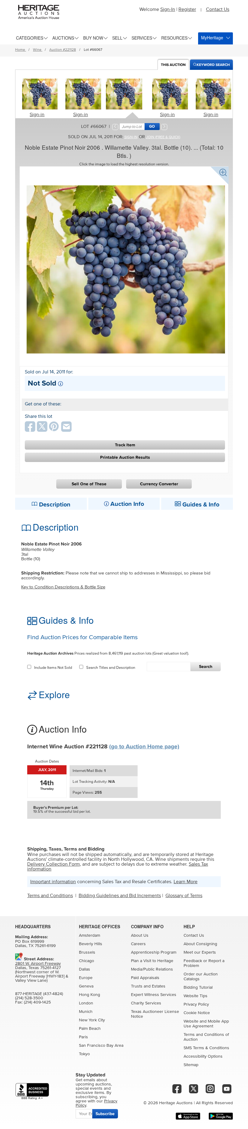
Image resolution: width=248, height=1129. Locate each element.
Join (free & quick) (163, 137)
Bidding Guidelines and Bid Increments (120, 895)
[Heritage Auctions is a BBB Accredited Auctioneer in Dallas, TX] (32, 1091)
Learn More (185, 881)
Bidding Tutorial (198, 987)
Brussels (87, 952)
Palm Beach (90, 1029)
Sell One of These (89, 483)
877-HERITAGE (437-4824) (39, 994)
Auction (173, 65)
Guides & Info (200, 504)
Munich (86, 1012)
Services (142, 38)
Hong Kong (89, 995)
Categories (29, 38)
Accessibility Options (203, 1056)
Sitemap (191, 1065)
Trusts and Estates (148, 986)
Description (54, 504)
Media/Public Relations (152, 969)
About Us (139, 935)
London (86, 1003)
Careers (138, 944)
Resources (174, 38)
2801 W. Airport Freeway (38, 963)
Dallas (84, 969)
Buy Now (93, 38)
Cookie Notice (197, 1013)
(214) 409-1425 (37, 1002)
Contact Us (217, 9)
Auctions (63, 38)
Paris (83, 1037)
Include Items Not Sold (53, 668)
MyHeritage (212, 37)
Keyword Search (213, 65)
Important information (53, 881)
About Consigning (200, 944)
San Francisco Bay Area (101, 1045)
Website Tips (195, 996)
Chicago (86, 961)
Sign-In (167, 9)
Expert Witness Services (153, 995)
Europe (86, 978)
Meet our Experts (200, 952)
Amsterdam (89, 935)
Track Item (125, 444)
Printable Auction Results (125, 457)
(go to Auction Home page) (144, 746)
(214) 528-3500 (29, 998)
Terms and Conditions (50, 895)
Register (187, 9)
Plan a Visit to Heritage (152, 961)
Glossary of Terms (183, 895)
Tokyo (84, 1054)
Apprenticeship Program (153, 952)
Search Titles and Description (110, 668)
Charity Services (146, 1003)
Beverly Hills (90, 944)
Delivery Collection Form (53, 864)
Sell (117, 38)
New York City (92, 1020)
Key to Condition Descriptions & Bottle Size (63, 587)
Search (205, 666)
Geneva (86, 986)
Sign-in (37, 114)
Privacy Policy (196, 1004)
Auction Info (126, 504)
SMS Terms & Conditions (206, 1048)
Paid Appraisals (145, 978)
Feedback (193, 961)
